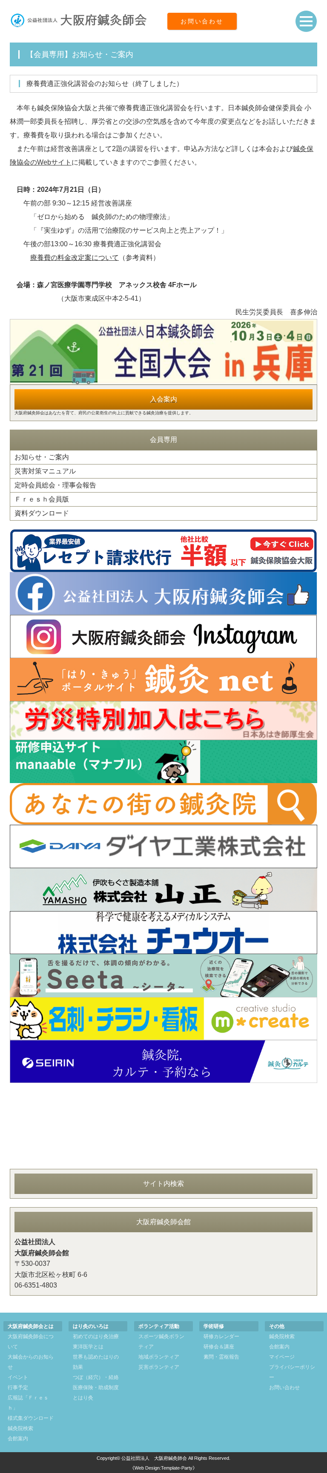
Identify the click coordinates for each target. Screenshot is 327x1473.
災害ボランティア (158, 1367)
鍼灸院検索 (20, 1428)
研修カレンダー (221, 1336)
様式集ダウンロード (31, 1418)
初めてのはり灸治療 (96, 1336)
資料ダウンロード (41, 513)
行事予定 (18, 1387)
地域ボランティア (158, 1357)
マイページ (282, 1357)
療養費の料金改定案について (74, 257)
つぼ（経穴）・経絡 (96, 1377)
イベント (18, 1377)
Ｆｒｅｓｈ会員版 (41, 499)
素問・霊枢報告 (221, 1357)
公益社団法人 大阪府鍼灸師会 (154, 1458)
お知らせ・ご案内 (41, 457)
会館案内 (18, 1439)
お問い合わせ (202, 21)
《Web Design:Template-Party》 (163, 1467)
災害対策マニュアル (45, 471)
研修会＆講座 (219, 1347)
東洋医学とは (88, 1347)
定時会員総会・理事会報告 (55, 485)
